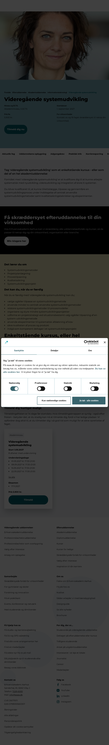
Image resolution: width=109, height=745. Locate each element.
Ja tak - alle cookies (88, 400)
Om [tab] (90, 350)
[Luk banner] (105, 342)
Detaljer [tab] (54, 350)
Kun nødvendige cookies (54, 400)
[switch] (41, 388)
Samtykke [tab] (19, 350)
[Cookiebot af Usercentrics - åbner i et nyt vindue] (86, 342)
